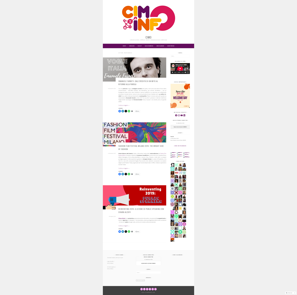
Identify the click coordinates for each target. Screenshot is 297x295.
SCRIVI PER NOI (170, 46)
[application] (180, 68)
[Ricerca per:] (180, 56)
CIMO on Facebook (180, 145)
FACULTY (140, 46)
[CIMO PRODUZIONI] (150, 289)
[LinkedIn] (184, 115)
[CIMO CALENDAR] (155, 289)
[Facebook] (176, 115)
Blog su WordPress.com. (148, 292)
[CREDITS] (152, 289)
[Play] (172, 72)
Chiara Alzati (121, 218)
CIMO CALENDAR (160, 46)
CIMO (149, 37)
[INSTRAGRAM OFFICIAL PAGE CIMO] (144, 289)
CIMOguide (132, 46)
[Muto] (185, 72)
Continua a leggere (123, 105)
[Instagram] (179, 115)
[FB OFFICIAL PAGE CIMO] (141, 289)
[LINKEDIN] (147, 289)
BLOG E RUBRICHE (149, 46)
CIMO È (124, 46)
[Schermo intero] (188, 72)
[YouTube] (181, 115)
